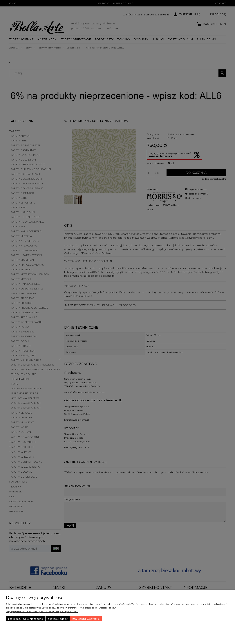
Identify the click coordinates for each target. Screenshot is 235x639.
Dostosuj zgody (57, 618)
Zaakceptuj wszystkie (86, 618)
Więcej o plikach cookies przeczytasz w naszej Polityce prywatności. (42, 611)
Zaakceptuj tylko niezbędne (25, 618)
